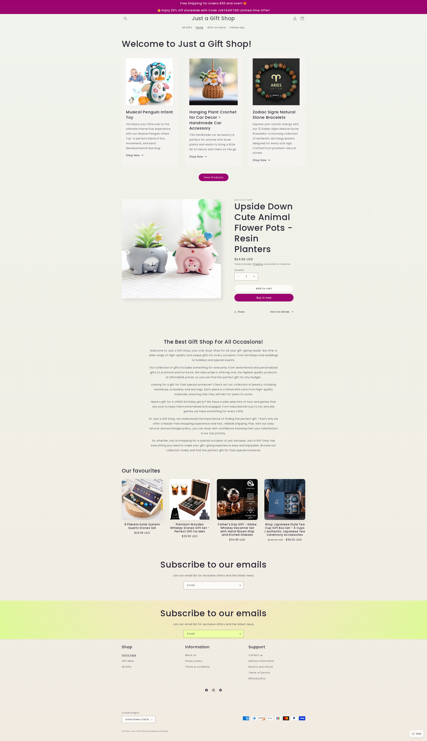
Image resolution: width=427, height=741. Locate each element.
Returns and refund (261, 667)
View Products (214, 177)
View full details (280, 311)
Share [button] (241, 311)
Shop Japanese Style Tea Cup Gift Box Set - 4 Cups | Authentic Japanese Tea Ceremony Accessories (285, 530)
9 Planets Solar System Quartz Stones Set (142, 526)
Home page (129, 655)
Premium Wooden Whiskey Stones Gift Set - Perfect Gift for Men (189, 528)
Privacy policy (193, 661)
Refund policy (257, 678)
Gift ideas (128, 661)
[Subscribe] (239, 585)
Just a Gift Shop (139, 731)
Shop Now (133, 155)
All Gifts (126, 667)
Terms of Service (259, 672)
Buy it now (264, 297)
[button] (125, 18)
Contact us (256, 655)
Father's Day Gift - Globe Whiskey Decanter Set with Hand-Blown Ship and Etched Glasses (237, 530)
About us (190, 655)
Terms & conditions (197, 667)
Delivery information (261, 661)
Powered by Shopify (158, 731)
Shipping (258, 264)
